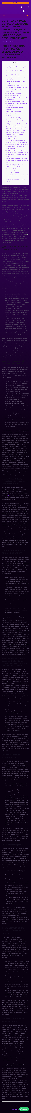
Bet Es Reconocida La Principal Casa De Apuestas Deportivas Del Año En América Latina (17, 146)
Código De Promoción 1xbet (14, 138)
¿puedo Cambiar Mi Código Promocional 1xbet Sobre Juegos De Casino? (16, 120)
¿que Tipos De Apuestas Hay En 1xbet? (17, 128)
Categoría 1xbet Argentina (13, 95)
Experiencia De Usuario (12, 169)
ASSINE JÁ (15, 3)
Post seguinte (16, 1109)
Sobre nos (5, 41)
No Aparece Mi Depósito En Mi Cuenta (16, 158)
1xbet (9, 495)
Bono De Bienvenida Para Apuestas (16, 101)
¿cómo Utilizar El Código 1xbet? (15, 126)
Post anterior (16, 1105)
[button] (4, 15)
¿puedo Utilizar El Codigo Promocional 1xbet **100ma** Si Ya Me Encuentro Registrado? (17, 77)
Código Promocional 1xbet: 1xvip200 (16, 124)
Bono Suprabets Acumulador (14, 93)
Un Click (8, 116)
